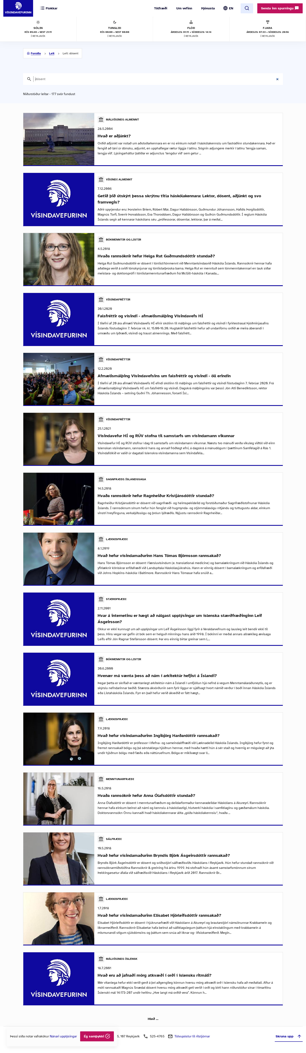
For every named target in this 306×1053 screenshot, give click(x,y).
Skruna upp (285, 1036)
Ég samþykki (94, 1036)
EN (231, 8)
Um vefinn (184, 8)
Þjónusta (208, 8)
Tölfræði (160, 8)
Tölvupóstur (192, 1036)
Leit (51, 53)
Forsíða (36, 53)
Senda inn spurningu (278, 8)
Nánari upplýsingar (63, 1036)
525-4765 (157, 1036)
